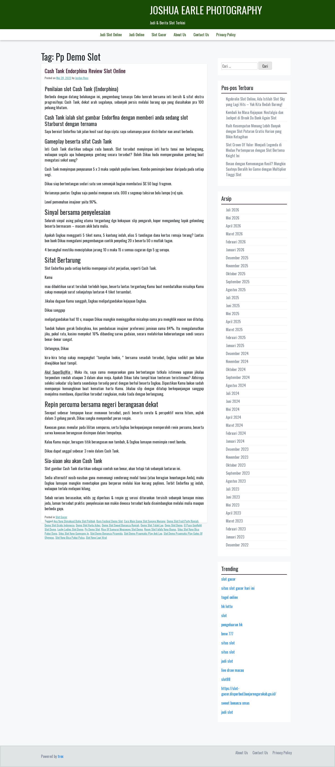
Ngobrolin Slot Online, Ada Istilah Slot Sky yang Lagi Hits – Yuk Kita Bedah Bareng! (255, 101)
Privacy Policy (225, 34)
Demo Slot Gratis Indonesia (60, 525)
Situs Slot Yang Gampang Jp (74, 533)
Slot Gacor (159, 34)
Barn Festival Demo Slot (109, 521)
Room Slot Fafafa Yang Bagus (160, 529)
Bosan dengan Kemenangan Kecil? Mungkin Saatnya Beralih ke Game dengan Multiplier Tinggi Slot (256, 169)
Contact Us (201, 34)
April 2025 (233, 321)
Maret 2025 (234, 329)
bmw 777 (227, 633)
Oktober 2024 (236, 369)
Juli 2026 (232, 210)
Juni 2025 (233, 305)
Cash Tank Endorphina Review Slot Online (85, 71)
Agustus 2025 (236, 289)
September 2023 (238, 473)
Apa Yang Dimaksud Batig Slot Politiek (74, 521)
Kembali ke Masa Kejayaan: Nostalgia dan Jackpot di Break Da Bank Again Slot (254, 115)
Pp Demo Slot (92, 529)
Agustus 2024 (236, 385)
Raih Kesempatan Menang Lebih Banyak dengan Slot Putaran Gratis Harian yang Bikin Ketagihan (253, 131)
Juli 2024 (232, 393)
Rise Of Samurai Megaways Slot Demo (122, 529)
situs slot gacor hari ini (238, 588)
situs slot (228, 643)
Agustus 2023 (236, 481)
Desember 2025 (237, 257)
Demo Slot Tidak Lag (152, 525)
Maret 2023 (234, 521)
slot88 (225, 679)
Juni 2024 (233, 401)
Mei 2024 (233, 409)
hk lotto (226, 606)
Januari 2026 (235, 249)
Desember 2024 (237, 353)
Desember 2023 (237, 449)
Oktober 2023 (235, 465)
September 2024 (238, 377)
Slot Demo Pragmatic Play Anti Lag (143, 533)
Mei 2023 (232, 505)
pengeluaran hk (231, 624)
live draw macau (232, 670)
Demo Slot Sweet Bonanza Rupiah (120, 525)
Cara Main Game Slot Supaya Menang (144, 521)
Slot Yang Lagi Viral (96, 537)
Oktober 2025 (235, 273)
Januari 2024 (235, 441)
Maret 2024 (234, 425)
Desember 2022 (237, 545)
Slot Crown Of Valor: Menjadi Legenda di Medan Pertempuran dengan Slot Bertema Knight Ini (255, 150)
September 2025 (238, 281)
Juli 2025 (232, 297)
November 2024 (237, 361)
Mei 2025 (232, 313)
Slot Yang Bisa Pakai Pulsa (70, 537)
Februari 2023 (236, 529)
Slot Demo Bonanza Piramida (106, 533)
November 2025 (237, 265)
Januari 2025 (235, 345)
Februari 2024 (236, 433)
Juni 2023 (233, 497)
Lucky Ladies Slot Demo (70, 529)
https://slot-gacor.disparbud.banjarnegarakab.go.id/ (248, 691)
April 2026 (233, 226)
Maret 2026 (234, 234)
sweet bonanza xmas (235, 703)
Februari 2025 (236, 337)
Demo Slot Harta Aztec (88, 525)
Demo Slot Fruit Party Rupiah (182, 521)
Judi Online (136, 34)
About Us (180, 34)
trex (60, 756)
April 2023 (233, 513)
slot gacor (228, 579)
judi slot (227, 661)
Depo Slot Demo (174, 525)
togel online (229, 597)
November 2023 (237, 457)
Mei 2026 (232, 218)
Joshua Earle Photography (206, 10)
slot (224, 615)
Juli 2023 (232, 489)
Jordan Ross (81, 78)
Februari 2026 (236, 242)
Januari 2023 (235, 537)
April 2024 (233, 417)
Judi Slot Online (111, 34)
